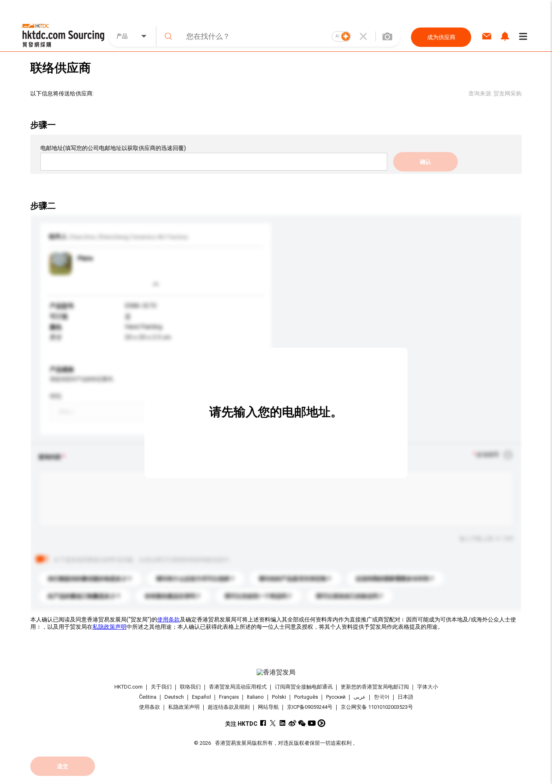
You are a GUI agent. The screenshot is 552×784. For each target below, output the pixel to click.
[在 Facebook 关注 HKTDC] (263, 723)
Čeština (147, 697)
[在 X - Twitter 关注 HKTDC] (273, 723)
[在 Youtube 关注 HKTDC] (312, 723)
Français (229, 697)
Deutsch (174, 697)
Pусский (336, 697)
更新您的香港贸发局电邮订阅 (375, 687)
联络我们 (190, 687)
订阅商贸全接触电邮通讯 (304, 687)
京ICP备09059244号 (310, 707)
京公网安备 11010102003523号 (377, 707)
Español (201, 697)
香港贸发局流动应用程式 (238, 687)
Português (306, 697)
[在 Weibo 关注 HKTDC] (292, 723)
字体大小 (427, 687)
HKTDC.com (128, 687)
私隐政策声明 (109, 626)
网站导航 (268, 707)
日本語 (405, 697)
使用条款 (168, 619)
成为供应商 (441, 37)
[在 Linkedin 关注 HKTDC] (283, 723)
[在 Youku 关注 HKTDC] (321, 723)
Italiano (255, 697)
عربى (360, 697)
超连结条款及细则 (229, 707)
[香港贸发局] (276, 672)
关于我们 (161, 687)
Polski (279, 697)
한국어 (382, 697)
